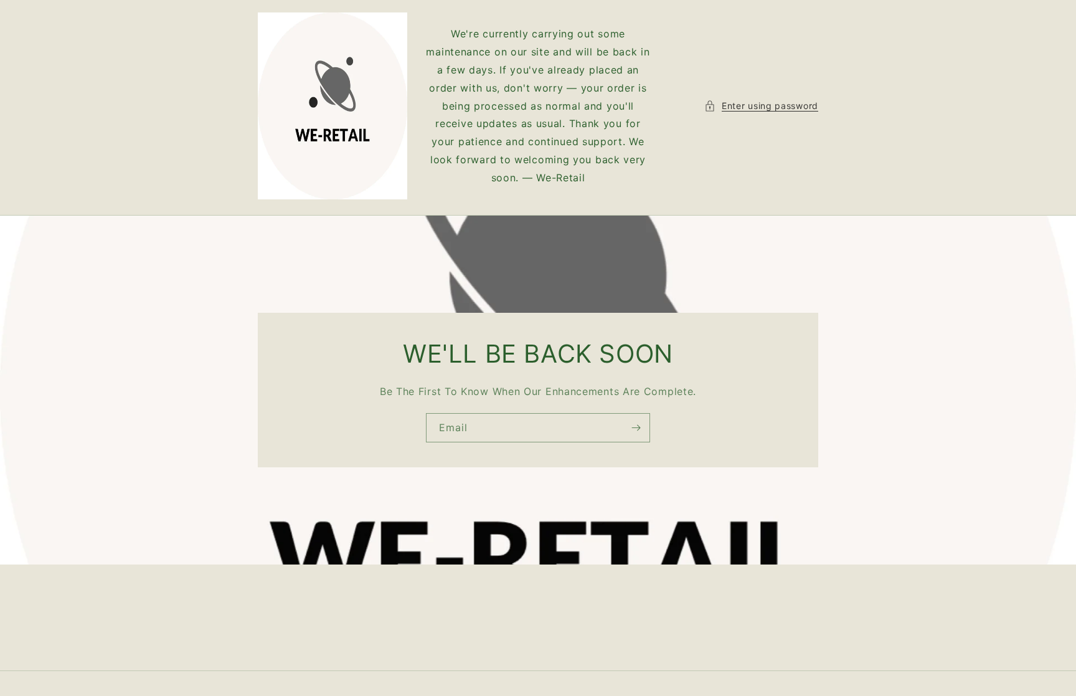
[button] (761, 105)
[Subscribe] (635, 427)
